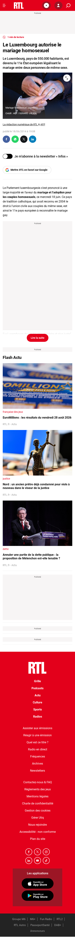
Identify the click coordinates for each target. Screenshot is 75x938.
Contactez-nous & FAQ (37, 782)
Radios (37, 716)
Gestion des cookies (37, 810)
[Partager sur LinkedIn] (32, 139)
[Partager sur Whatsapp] (15, 139)
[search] (68, 5)
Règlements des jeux (37, 789)
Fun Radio (46, 919)
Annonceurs (37, 931)
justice (6, 478)
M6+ (32, 919)
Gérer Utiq (37, 817)
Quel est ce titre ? (37, 742)
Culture (37, 702)
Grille (37, 681)
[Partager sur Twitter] (23, 139)
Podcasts (37, 688)
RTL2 (60, 919)
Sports (37, 709)
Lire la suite (37, 337)
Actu (38, 695)
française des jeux (13, 412)
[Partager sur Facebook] (6, 139)
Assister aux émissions (37, 728)
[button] (46, 5)
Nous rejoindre (37, 824)
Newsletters (37, 770)
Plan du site (37, 839)
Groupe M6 (18, 919)
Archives (37, 763)
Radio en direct (37, 749)
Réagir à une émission (37, 735)
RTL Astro (20, 925)
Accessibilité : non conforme (37, 831)
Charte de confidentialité (37, 803)
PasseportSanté (40, 925)
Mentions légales (37, 796)
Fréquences (37, 756)
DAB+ (57, 925)
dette (6, 549)
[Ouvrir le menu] (4, 5)
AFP (42, 124)
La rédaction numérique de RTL (20, 124)
